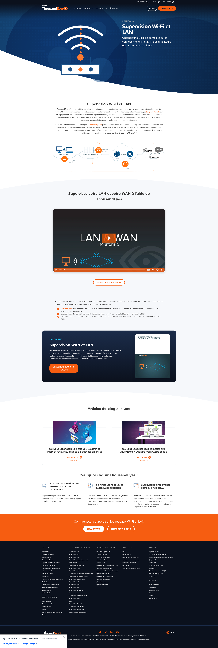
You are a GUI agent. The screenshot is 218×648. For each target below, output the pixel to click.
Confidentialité (114, 636)
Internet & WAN (47, 571)
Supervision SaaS (74, 598)
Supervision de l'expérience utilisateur (81, 573)
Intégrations (46, 576)
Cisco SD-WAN (100, 562)
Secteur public (46, 606)
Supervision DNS (74, 571)
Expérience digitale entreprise (78, 576)
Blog (123, 551)
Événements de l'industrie (130, 557)
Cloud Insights (46, 557)
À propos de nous (154, 584)
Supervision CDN (74, 557)
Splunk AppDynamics (102, 582)
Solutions (88, 8)
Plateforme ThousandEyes (50, 587)
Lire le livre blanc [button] (62, 368)
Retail (44, 615)
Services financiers (48, 604)
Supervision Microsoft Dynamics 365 (107, 565)
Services (151, 568)
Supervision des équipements (78, 595)
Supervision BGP (74, 554)
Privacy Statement (10, 644)
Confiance (152, 576)
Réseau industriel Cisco (103, 557)
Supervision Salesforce (103, 579)
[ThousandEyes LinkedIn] (111, 632)
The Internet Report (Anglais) (131, 568)
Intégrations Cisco (101, 560)
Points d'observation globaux (51, 568)
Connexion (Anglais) (155, 565)
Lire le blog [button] (73, 459)
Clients (151, 593)
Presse (151, 595)
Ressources (101, 8)
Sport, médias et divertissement (52, 612)
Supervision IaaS (74, 582)
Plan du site (87, 636)
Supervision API (74, 551)
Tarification (45, 582)
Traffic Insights (46, 590)
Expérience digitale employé (78, 612)
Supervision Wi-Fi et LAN (76, 609)
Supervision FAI (74, 587)
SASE (70, 601)
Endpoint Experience (48, 565)
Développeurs (126, 554)
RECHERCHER (141, 2)
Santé (44, 609)
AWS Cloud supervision (103, 551)
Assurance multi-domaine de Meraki (107, 571)
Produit (77, 8)
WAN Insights (46, 593)
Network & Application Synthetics (52, 579)
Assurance (45, 551)
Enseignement (46, 601)
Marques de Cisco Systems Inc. (130, 636)
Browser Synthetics (48, 554)
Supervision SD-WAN (75, 604)
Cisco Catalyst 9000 (102, 554)
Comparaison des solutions (50, 584)
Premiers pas (153, 562)
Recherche (125, 565)
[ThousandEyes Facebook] (100, 632)
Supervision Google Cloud (104, 568)
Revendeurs (153, 598)
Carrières (152, 587)
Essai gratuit (167, 8)
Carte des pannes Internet (130, 560)
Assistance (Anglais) (155, 573)
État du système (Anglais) (157, 571)
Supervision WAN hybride (77, 579)
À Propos (114, 8)
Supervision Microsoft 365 (104, 573)
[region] (33, 641)
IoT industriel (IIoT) (74, 584)
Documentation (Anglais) (157, 554)
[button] (156, 2)
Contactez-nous (154, 590)
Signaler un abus (154, 551)
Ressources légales (77, 636)
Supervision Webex (102, 584)
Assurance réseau (74, 593)
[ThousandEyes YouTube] (117, 632)
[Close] (64, 637)
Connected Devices (48, 560)
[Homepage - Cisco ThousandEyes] (57, 7)
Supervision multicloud (76, 590)
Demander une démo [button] (121, 529)
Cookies (144, 636)
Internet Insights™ (47, 573)
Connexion (167, 2)
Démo (151, 8)
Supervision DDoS (74, 568)
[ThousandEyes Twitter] (105, 632)
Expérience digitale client (77, 565)
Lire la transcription (107, 282)
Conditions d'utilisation (100, 636)
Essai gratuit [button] (93, 529)
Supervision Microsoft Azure (104, 576)
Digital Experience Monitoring (51, 562)
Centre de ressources (129, 562)
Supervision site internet (76, 606)
